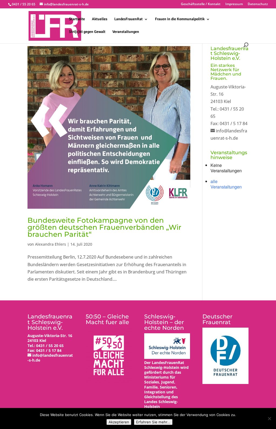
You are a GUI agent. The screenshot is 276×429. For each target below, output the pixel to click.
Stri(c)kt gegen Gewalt (87, 32)
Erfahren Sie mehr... (153, 422)
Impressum (234, 4)
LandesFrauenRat (128, 19)
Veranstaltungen (125, 32)
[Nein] (269, 418)
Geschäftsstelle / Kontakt (200, 4)
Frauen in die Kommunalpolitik (180, 19)
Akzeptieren (119, 422)
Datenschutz (258, 4)
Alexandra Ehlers (50, 244)
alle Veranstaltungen (226, 184)
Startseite (77, 19)
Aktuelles (99, 19)
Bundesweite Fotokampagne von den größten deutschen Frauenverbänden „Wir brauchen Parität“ (104, 227)
